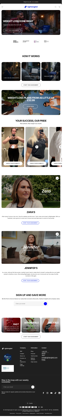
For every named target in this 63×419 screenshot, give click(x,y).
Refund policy (12, 413)
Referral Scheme (33, 359)
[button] (12, 146)
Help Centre (34, 362)
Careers (22, 353)
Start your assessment (31, 85)
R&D (21, 351)
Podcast (33, 353)
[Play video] (13, 147)
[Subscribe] (45, 303)
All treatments (23, 361)
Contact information (40, 413)
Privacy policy (18, 413)
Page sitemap (22, 365)
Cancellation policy (48, 413)
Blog (32, 351)
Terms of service (25, 413)
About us (22, 356)
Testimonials (34, 356)
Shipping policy (32, 413)
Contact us (23, 358)
